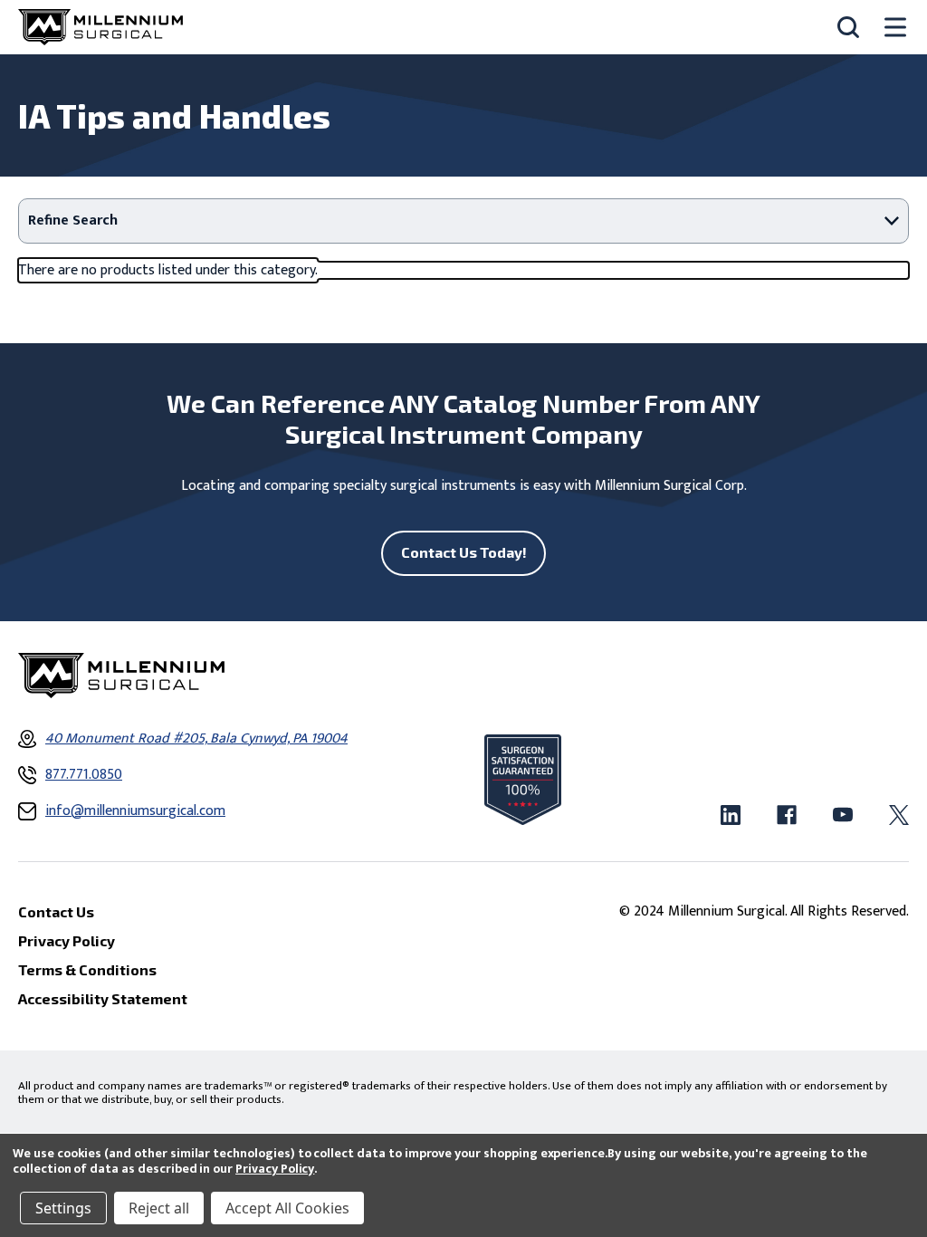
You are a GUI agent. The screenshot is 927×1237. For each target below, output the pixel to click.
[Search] (848, 27)
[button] (463, 221)
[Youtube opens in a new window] (843, 815)
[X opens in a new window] (899, 815)
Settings (63, 1208)
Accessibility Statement (102, 998)
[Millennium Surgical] (100, 27)
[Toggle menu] (895, 28)
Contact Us (56, 911)
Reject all (159, 1208)
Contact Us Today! (464, 552)
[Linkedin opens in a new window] (731, 815)
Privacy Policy (274, 1168)
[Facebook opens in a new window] (787, 815)
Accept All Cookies (287, 1208)
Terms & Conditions (87, 969)
